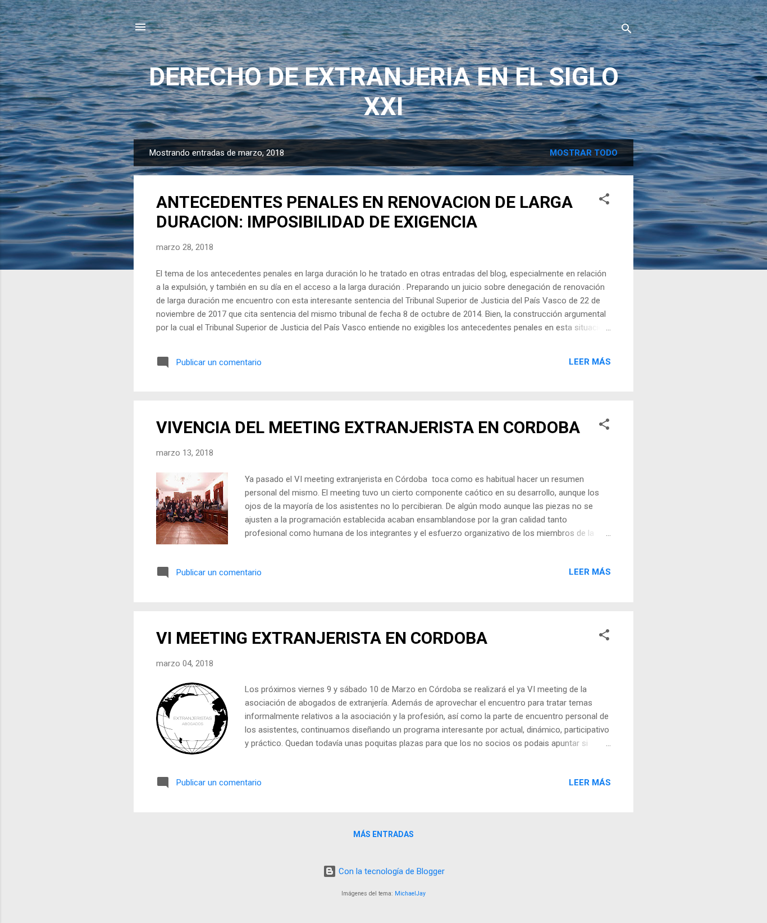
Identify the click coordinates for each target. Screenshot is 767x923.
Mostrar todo (584, 153)
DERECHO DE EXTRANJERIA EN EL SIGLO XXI (384, 91)
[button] (604, 201)
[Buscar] (626, 30)
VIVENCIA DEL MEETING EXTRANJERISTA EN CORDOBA (368, 427)
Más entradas (383, 834)
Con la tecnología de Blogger (390, 871)
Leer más (590, 362)
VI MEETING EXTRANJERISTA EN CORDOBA (321, 638)
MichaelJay (410, 893)
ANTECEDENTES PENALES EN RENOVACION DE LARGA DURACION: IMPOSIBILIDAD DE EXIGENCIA (364, 211)
